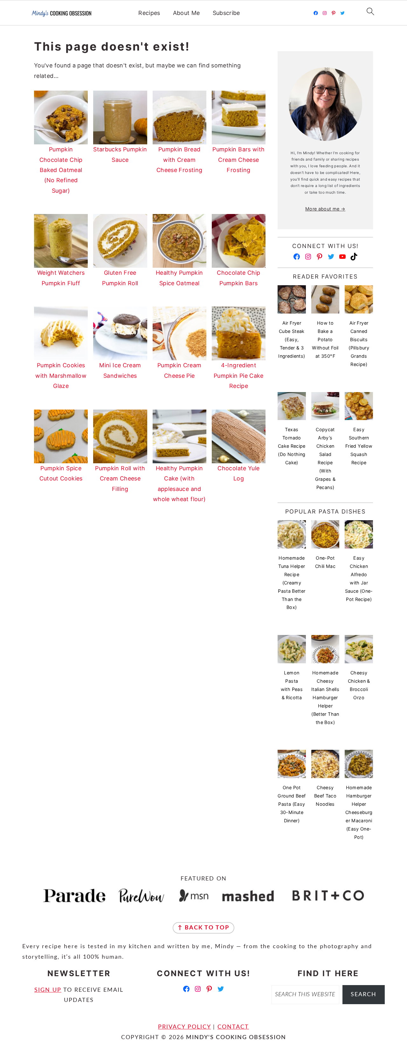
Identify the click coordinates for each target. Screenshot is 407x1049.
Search (363, 994)
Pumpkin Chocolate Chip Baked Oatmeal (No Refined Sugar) (61, 170)
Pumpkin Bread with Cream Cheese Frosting (179, 159)
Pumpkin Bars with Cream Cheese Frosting (238, 159)
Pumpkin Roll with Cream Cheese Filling (120, 478)
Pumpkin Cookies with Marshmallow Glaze (60, 375)
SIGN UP (47, 990)
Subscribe (226, 13)
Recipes (149, 13)
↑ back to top (203, 928)
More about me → (325, 208)
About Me (186, 13)
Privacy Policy (184, 1027)
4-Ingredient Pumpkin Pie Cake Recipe (239, 375)
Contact (233, 1027)
